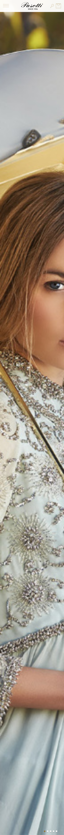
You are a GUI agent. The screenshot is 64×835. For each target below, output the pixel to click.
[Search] (52, 6)
